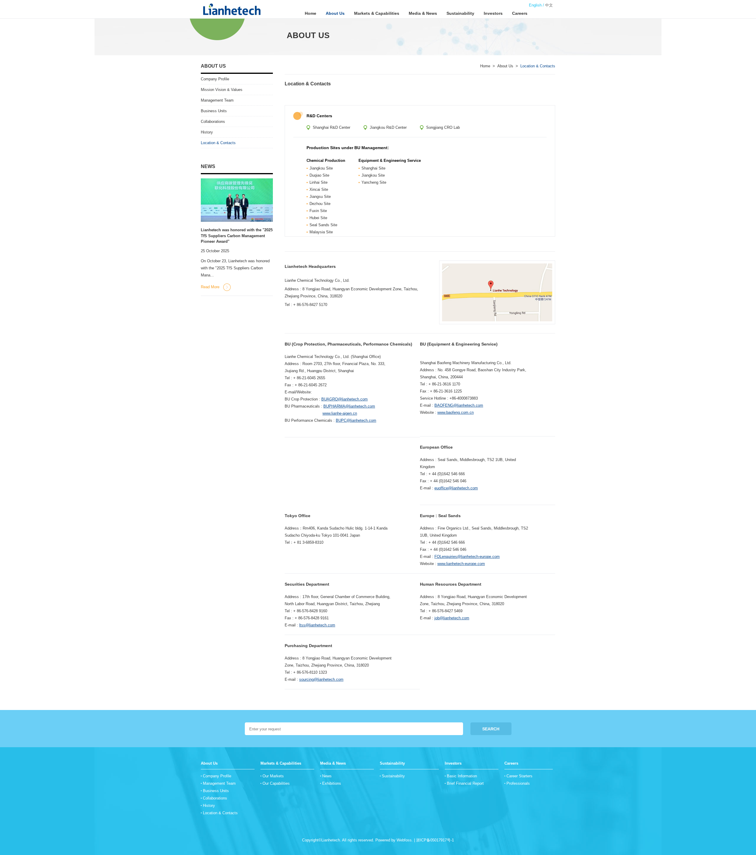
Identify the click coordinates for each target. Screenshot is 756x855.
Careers (519, 13)
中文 (549, 5)
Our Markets (273, 776)
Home (310, 13)
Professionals (518, 783)
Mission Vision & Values (221, 89)
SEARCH (490, 729)
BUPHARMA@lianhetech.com (349, 406)
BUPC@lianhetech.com (356, 420)
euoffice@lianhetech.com (456, 488)
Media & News (423, 13)
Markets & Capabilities (376, 13)
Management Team (217, 100)
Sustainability (460, 13)
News (327, 776)
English (535, 5)
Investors (493, 13)
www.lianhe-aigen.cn (339, 413)
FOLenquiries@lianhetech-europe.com (467, 556)
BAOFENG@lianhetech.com (458, 405)
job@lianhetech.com (451, 618)
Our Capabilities (276, 783)
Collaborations (213, 121)
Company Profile (215, 79)
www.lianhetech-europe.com (461, 563)
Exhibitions (331, 783)
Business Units (214, 111)
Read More (210, 287)
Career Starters (519, 776)
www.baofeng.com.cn (455, 412)
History (207, 132)
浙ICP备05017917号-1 (435, 840)
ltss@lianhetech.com (317, 625)
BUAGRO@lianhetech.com (344, 399)
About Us (335, 13)
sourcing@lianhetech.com (321, 679)
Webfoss (404, 840)
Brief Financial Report (465, 783)
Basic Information (462, 776)
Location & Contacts (308, 83)
